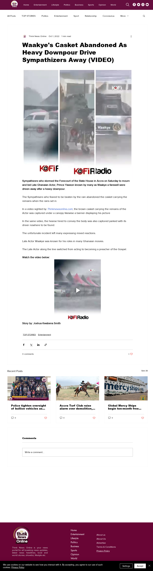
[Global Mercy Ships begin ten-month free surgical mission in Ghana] (126, 388)
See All (144, 370)
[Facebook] (134, 4)
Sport (76, 16)
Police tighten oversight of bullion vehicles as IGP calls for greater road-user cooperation (28, 407)
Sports (74, 550)
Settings (126, 565)
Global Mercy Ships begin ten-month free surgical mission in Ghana (123, 407)
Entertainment (61, 16)
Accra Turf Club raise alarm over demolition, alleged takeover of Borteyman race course (77, 407)
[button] (144, 16)
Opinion (75, 554)
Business (75, 546)
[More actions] (131, 36)
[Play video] (77, 290)
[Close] (149, 566)
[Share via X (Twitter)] (31, 344)
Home (74, 530)
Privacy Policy (17, 567)
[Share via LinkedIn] (38, 344)
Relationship (91, 16)
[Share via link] (45, 344)
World (74, 558)
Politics (45, 16)
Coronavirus (108, 16)
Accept (140, 565)
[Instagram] (142, 4)
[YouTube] (147, 4)
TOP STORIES (29, 16)
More (123, 16)
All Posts (11, 16)
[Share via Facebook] (23, 344)
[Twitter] (138, 4)
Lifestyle (74, 538)
